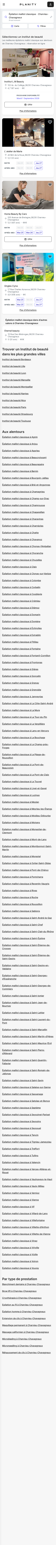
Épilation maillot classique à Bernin (20, 471)
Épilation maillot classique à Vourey (20, 1268)
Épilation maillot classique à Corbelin (21, 587)
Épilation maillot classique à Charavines (22, 519)
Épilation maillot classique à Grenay (20, 683)
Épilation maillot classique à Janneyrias (22, 696)
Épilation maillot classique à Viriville (20, 1247)
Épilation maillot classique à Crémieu (21, 601)
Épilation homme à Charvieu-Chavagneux (23, 1311)
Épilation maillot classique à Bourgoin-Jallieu (25, 478)
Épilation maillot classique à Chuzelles (22, 560)
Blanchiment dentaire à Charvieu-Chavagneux (26, 1284)
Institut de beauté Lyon (14, 373)
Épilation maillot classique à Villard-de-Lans (25, 1213)
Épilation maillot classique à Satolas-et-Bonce (26, 1101)
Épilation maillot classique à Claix (19, 566)
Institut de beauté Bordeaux (16, 359)
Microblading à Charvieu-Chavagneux (22, 1338)
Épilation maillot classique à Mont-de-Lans (24, 839)
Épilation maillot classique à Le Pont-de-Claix (25, 774)
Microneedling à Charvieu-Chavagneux (22, 1345)
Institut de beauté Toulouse (16, 421)
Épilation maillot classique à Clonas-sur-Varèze (26, 573)
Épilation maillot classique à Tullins (20, 1155)
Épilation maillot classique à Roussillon (22, 904)
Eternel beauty (12, 330)
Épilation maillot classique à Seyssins (21, 1121)
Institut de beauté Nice (14, 400)
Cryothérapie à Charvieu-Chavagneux (22, 1298)
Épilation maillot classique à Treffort (21, 1148)
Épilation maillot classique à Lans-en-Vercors (25, 730)
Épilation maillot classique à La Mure (21, 710)
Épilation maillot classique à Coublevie (22, 594)
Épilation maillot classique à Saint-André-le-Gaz (27, 917)
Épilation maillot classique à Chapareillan (23, 512)
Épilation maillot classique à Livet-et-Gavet (24, 788)
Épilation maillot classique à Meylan (20, 802)
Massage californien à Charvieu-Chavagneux (25, 1332)
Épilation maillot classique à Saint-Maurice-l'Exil (27, 1043)
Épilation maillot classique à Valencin (21, 1162)
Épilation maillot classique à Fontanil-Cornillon (26, 655)
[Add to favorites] (50, 52)
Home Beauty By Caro (15, 214)
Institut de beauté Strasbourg (17, 414)
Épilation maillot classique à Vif (18, 1206)
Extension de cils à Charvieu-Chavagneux (24, 1318)
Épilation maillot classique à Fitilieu (20, 642)
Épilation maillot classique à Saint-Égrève (23, 938)
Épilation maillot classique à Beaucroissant (24, 457)
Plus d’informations (28, 111)
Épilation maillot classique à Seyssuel (21, 1128)
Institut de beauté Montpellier (17, 386)
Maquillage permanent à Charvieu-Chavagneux (26, 1325)
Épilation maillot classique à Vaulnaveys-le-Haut (27, 1179)
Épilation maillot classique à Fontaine (21, 648)
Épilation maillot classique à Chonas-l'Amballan (26, 546)
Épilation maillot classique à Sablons (21, 911)
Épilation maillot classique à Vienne (20, 1199)
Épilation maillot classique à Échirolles (22, 628)
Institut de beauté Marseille (16, 380)
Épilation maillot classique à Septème (21, 1107)
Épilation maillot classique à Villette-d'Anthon (25, 1227)
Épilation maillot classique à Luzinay (21, 795)
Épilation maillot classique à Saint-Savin (22, 1080)
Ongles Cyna (11, 286)
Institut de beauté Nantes (15, 393)
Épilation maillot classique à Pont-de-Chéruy (25, 870)
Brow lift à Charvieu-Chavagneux (19, 1291)
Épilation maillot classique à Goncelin (21, 676)
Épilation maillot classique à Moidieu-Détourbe (26, 815)
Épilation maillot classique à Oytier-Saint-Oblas (26, 863)
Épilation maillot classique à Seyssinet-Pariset (26, 1114)
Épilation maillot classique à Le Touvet (22, 781)
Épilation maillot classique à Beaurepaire (23, 464)
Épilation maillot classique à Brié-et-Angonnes (26, 484)
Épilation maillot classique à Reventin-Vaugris (25, 883)
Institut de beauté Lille (13, 366)
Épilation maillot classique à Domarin (21, 614)
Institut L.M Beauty (14, 81)
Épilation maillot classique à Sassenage (22, 1094)
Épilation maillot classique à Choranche (22, 553)
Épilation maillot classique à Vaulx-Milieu (23, 1186)
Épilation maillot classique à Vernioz (20, 1193)
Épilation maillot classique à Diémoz (20, 607)
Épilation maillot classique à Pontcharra (22, 877)
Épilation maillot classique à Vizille (20, 1254)
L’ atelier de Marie (13, 151)
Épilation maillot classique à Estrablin (21, 635)
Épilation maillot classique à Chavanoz (22, 539)
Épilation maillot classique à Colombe (21, 580)
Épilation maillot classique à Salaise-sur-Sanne (26, 1087)
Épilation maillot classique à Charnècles (22, 525)
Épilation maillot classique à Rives (19, 890)
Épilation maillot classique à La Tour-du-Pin (24, 717)
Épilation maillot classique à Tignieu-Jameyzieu (26, 1142)
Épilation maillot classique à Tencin (20, 1135)
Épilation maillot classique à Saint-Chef (22, 924)
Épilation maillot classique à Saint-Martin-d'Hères (27, 1036)
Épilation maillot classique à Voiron (20, 1261)
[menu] (3, 4)
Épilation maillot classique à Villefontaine (23, 1220)
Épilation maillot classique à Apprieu (21, 450)
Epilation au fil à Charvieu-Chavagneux (22, 1304)
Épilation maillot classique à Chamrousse (23, 505)
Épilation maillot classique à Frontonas (22, 662)
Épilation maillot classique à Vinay (19, 1240)
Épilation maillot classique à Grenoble (21, 689)
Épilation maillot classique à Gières (20, 669)
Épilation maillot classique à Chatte (20, 532)
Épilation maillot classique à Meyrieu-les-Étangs (27, 808)
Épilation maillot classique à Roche (20, 897)
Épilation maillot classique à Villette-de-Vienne (26, 1234)
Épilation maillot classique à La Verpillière (23, 724)
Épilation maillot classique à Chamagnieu (23, 491)
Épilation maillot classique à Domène (21, 621)
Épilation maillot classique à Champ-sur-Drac (25, 498)
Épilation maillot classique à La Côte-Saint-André (27, 703)
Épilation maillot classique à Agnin (20, 437)
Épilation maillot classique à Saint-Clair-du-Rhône (28, 931)
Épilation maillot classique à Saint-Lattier (23, 1012)
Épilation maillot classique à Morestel (21, 856)
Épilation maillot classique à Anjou (20, 443)
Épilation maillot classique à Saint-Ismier (23, 995)
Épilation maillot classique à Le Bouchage (23, 737)
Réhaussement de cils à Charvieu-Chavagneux (26, 1352)
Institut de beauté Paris (14, 407)
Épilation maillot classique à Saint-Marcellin (24, 1029)
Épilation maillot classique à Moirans (21, 822)
